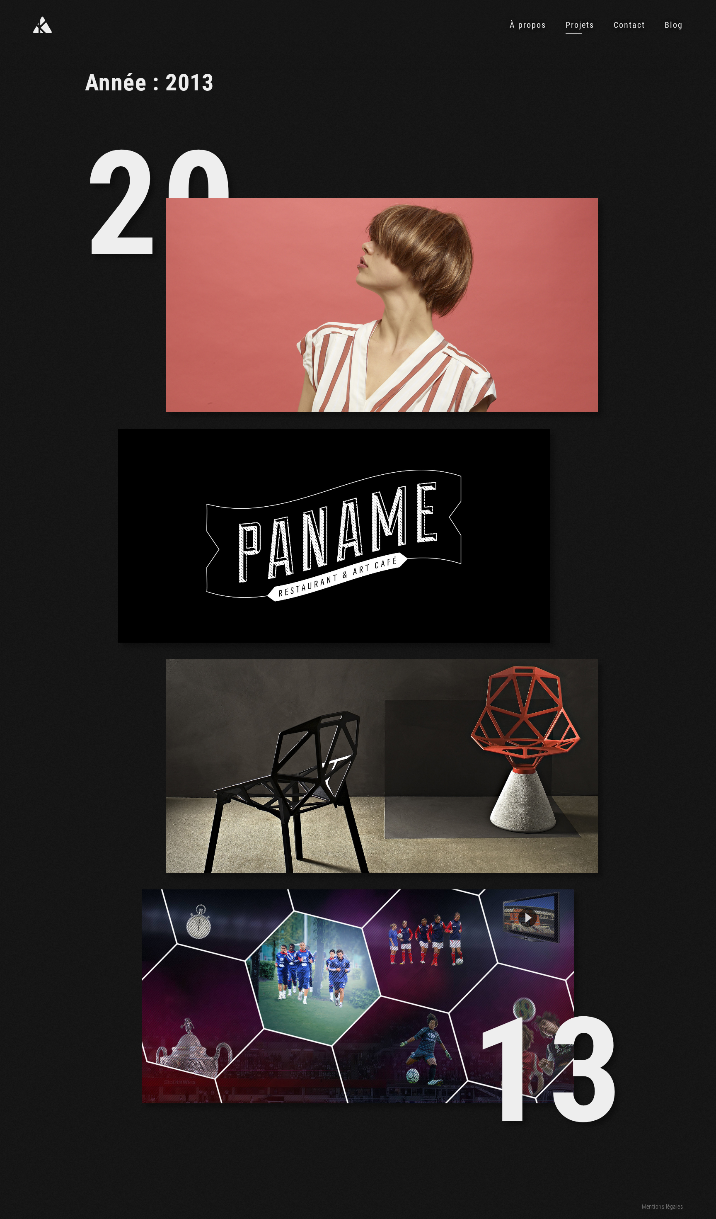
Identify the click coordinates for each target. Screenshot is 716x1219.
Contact (629, 25)
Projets (580, 25)
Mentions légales (662, 1206)
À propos (528, 25)
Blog (674, 25)
